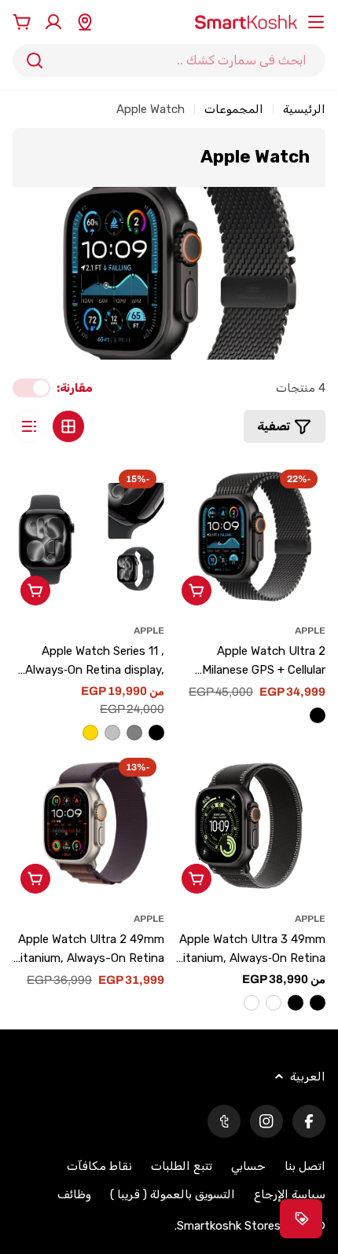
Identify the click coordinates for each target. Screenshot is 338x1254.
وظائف (74, 1194)
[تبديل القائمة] (316, 22)
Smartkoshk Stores (229, 1226)
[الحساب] (53, 22)
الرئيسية (304, 109)
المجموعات (233, 109)
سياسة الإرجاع (289, 1194)
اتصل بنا (305, 1166)
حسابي (248, 1166)
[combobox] (169, 60)
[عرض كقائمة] (29, 426)
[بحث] (34, 60)
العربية (307, 1076)
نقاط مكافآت (99, 1166)
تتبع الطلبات (181, 1166)
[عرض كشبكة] (68, 426)
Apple (310, 630)
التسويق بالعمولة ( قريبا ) (172, 1194)
